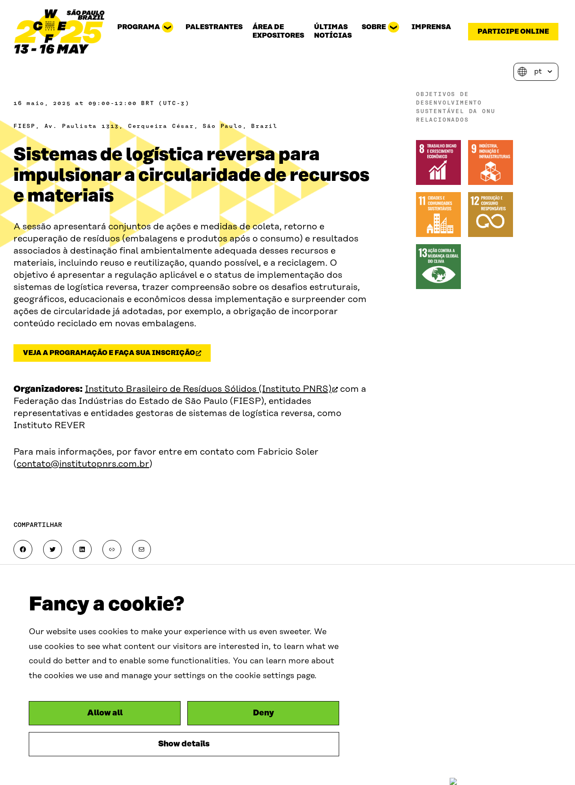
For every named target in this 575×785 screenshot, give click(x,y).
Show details (184, 744)
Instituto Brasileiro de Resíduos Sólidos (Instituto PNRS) (211, 389)
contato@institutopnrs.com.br (83, 464)
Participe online (513, 31)
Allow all (105, 713)
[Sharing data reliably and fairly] (60, 31)
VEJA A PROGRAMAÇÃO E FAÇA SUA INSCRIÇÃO (114, 354)
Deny (263, 713)
